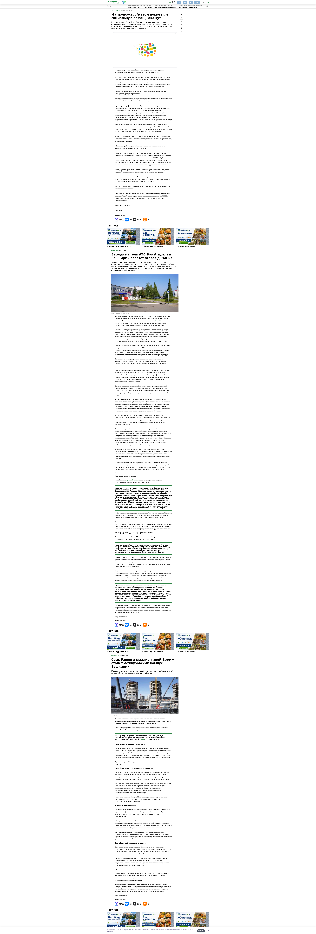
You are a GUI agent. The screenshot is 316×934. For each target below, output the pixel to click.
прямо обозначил (132, 480)
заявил (142, 739)
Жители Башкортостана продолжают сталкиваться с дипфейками (190, 6)
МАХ (197, 2)
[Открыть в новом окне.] (119, 219)
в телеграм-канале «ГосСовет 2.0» (150, 321)
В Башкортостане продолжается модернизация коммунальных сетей (165, 6)
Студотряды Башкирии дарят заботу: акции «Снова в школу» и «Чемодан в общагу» (139, 6)
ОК (185, 2)
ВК (179, 2)
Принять (201, 930)
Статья (109, 6)
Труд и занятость (116, 10)
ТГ (190, 2)
